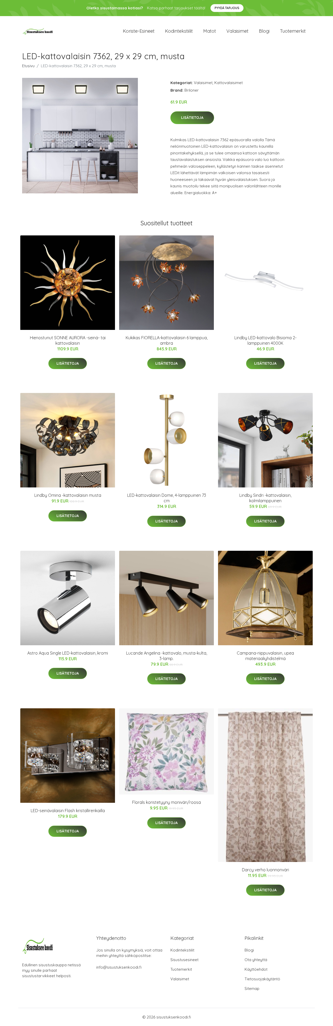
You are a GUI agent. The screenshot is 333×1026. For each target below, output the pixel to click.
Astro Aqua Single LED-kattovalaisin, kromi (67, 653)
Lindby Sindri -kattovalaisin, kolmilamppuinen (265, 498)
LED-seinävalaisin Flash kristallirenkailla (68, 810)
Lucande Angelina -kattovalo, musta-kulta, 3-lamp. (166, 655)
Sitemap (252, 988)
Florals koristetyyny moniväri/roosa (166, 802)
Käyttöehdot (256, 969)
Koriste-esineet (139, 31)
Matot (209, 31)
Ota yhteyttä (256, 959)
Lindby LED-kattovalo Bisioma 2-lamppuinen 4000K (265, 340)
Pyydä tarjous (227, 8)
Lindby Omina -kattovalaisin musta (67, 495)
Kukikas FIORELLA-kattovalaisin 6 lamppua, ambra (167, 340)
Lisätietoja (192, 117)
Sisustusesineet (184, 959)
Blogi (264, 31)
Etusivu (28, 65)
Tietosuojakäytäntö (262, 978)
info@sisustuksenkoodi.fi (119, 967)
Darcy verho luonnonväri (265, 869)
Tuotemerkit (293, 31)
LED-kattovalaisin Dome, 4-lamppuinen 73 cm (166, 498)
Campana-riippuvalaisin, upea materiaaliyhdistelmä (265, 655)
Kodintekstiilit (179, 31)
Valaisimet (237, 31)
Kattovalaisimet (228, 82)
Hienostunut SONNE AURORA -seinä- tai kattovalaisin (68, 340)
